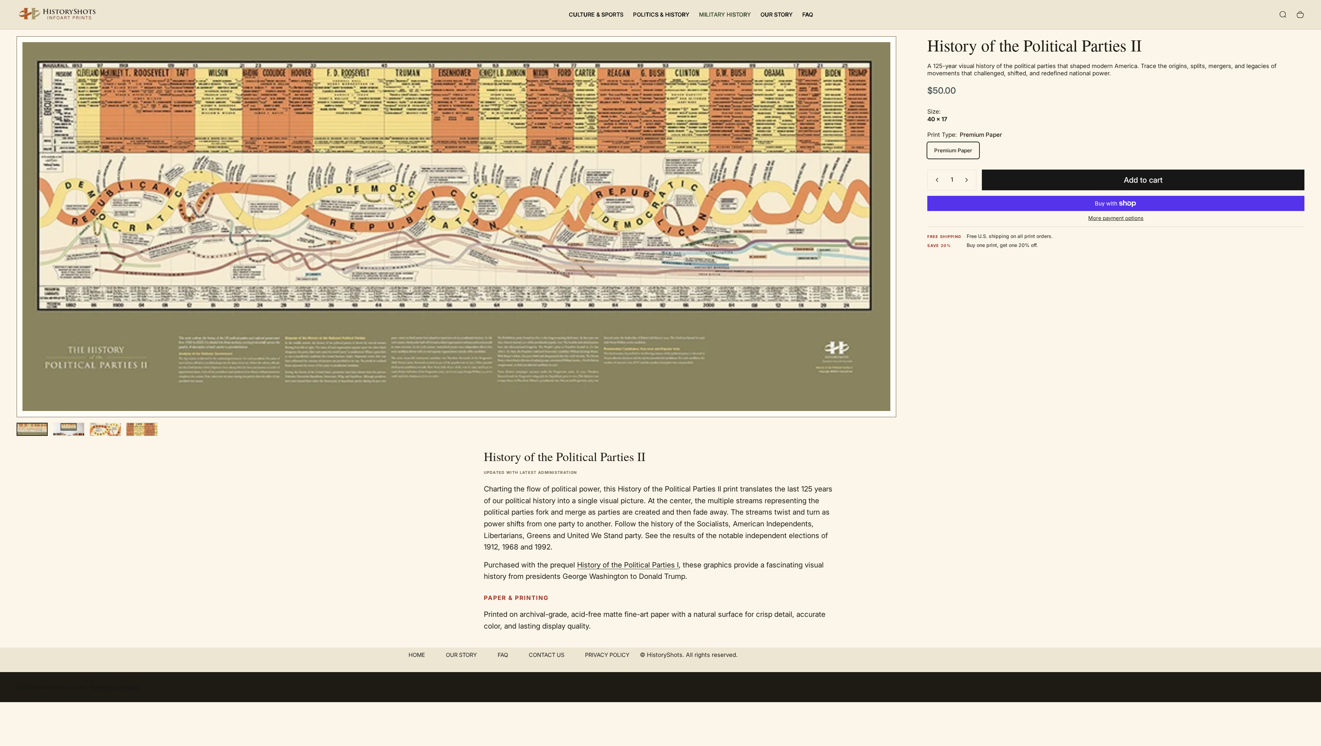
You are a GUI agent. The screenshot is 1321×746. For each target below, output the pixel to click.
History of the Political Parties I (628, 565)
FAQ (503, 654)
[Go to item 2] (68, 429)
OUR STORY (461, 654)
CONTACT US (546, 654)
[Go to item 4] (141, 429)
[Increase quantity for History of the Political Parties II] (968, 180)
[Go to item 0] (32, 429)
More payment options (1115, 218)
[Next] (878, 243)
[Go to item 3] (105, 429)
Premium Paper (953, 150)
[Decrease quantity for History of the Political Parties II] (936, 180)
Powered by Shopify (114, 687)
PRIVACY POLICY (607, 654)
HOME (417, 654)
